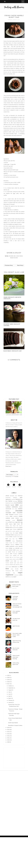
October (10, 685)
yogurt (14, 576)
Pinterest (19, 486)
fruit (11, 527)
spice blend (19, 562)
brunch (8, 505)
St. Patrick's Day (11, 564)
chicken (20, 508)
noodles (16, 546)
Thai (21, 568)
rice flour (14, 557)
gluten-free (19, 529)
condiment (15, 516)
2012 (8, 735)
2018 (8, 681)
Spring (7, 564)
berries (10, 501)
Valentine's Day (10, 572)
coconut (7, 516)
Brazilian (12, 503)
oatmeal (20, 546)
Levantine (15, 536)
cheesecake (8, 508)
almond (7, 495)
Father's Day (9, 525)
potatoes (20, 553)
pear (6, 551)
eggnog (10, 523)
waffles (20, 574)
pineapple (20, 551)
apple (21, 497)
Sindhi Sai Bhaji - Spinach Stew (16, 663)
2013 (8, 733)
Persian (13, 551)
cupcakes (8, 520)
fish (17, 525)
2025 (8, 675)
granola (13, 531)
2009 (8, 742)
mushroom (11, 546)
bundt (12, 505)
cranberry (8, 518)
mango (7, 542)
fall (21, 523)
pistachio (7, 553)
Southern (7, 562)
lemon (10, 536)
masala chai (11, 542)
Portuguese (15, 553)
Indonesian (8, 534)
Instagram (8, 486)
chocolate (18, 511)
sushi (7, 566)
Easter (13, 522)
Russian (18, 557)
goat (6, 531)
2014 (8, 731)
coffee (11, 516)
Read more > (9, 466)
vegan (20, 572)
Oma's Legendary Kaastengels (16, 612)
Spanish (11, 562)
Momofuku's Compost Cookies (15, 725)
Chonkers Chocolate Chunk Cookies (16, 585)
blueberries (8, 503)
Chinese (8, 510)
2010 (8, 740)
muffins (7, 546)
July (9, 692)
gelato (11, 529)
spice (15, 562)
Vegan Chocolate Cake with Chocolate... (12, 298)
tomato (16, 570)
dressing (7, 522)
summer (20, 564)
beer (7, 501)
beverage (15, 501)
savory (11, 559)
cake (16, 505)
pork (11, 553)
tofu (13, 570)
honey (11, 533)
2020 (8, 677)
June (9, 694)
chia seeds (14, 508)
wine (10, 576)
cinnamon (16, 514)
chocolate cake (12, 255)
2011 (8, 737)
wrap (12, 576)
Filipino (14, 525)
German (15, 529)
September (10, 687)
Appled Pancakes (16, 626)
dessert (12, 257)
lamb (21, 534)
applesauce (8, 499)
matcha (16, 542)
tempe (12, 568)
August (10, 690)
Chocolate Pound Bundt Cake (16, 619)
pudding (14, 555)
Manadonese (19, 540)
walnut (7, 576)
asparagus (13, 499)
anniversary (8, 497)
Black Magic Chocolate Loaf (13, 351)
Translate (16, 476)
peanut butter (12, 550)
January (10, 702)
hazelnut (7, 533)
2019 (8, 679)
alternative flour (13, 495)
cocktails (20, 514)
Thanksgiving (8, 570)
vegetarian (9, 575)
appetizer (15, 497)
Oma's (7, 548)
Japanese (16, 534)
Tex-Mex (16, 568)
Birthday (20, 501)
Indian (20, 533)
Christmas (11, 514)
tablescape (14, 566)
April (9, 696)
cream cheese (19, 255)
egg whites (17, 522)
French (8, 527)
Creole (21, 518)
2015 (8, 729)
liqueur (21, 536)
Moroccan (12, 544)
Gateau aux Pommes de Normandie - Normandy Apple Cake (17, 605)
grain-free (10, 531)
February (10, 700)
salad (21, 557)
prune (11, 555)
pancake (17, 548)
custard (13, 520)
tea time (16, 257)
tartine (18, 566)
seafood (17, 559)
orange (10, 548)
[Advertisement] (15, 757)
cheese (20, 506)
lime (18, 536)
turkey (21, 570)
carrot (21, 505)
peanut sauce (19, 550)
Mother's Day (18, 544)
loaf (7, 538)
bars (21, 499)
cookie (20, 516)
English (18, 523)
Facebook (14, 486)
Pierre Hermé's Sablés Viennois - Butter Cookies (17, 635)
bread (15, 503)
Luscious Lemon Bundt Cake (14, 415)
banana (18, 499)
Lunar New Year (13, 538)
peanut (7, 550)
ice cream (15, 533)
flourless (20, 525)
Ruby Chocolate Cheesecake (16, 648)
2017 (8, 683)
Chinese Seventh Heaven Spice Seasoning (16, 657)
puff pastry (19, 555)
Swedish (9, 566)
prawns (7, 555)
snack (11, 560)
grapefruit (17, 531)
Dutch (10, 522)
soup (15, 560)
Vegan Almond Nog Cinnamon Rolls (17, 641)
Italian (12, 534)
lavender (7, 536)
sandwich (7, 559)
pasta (21, 548)
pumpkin (7, 557)
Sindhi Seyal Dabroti (13, 722)
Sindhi (7, 561)
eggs (14, 523)
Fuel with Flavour (15, 527)
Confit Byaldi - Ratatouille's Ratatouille (15, 598)
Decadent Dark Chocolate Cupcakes (12, 324)
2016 (8, 727)
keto (19, 534)
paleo (14, 548)
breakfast (19, 503)
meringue (20, 542)
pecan (9, 551)
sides (20, 559)
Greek (21, 531)
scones (14, 559)
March (9, 698)
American (20, 495)
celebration (15, 507)
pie (16, 551)
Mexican (8, 544)
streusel (17, 564)
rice (10, 557)
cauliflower (8, 506)
